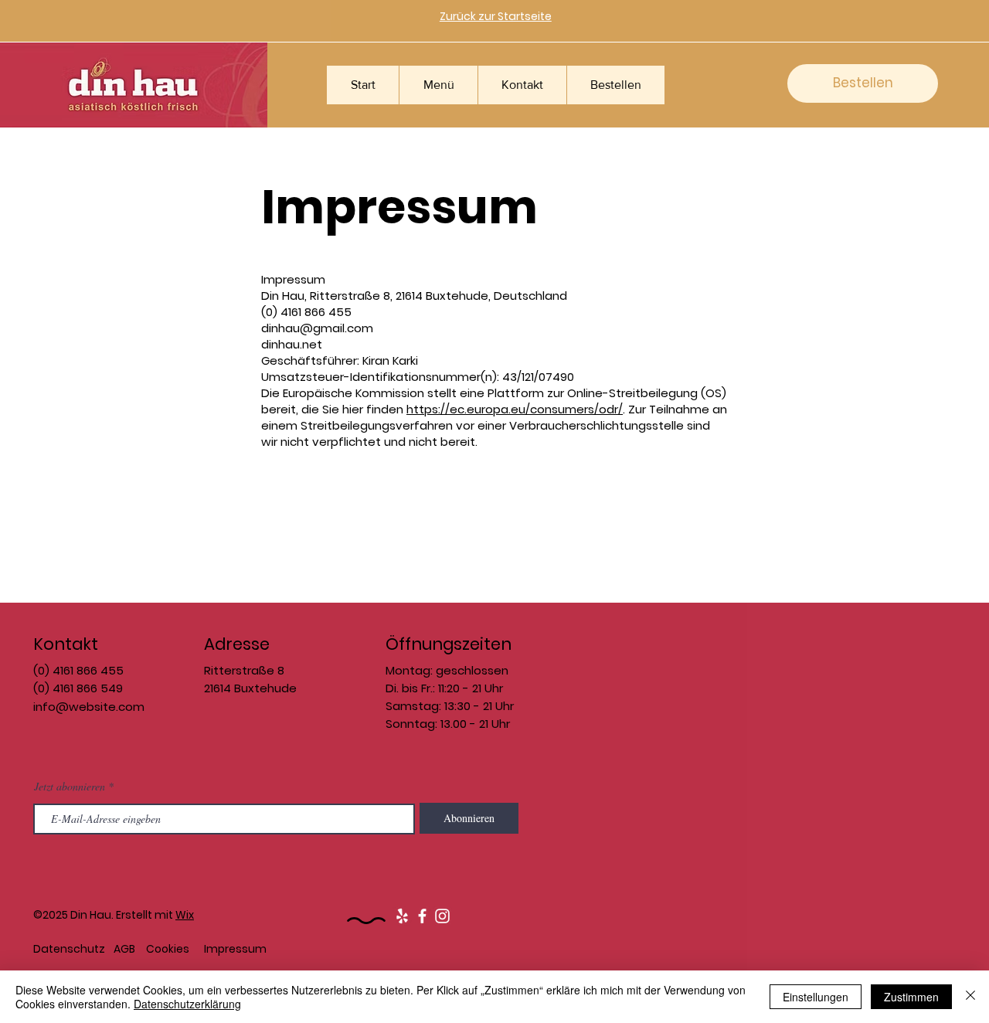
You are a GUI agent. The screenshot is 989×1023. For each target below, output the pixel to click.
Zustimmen (911, 996)
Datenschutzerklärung (187, 1003)
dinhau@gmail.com (317, 328)
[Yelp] (402, 916)
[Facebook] (422, 916)
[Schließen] (970, 997)
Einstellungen (815, 996)
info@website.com (88, 706)
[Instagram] (442, 916)
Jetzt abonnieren (69, 786)
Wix (184, 915)
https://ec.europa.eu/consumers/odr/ (514, 409)
